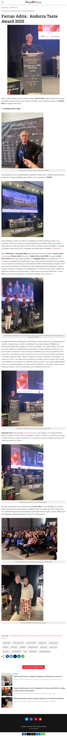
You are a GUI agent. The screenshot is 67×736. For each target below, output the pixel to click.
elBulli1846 (22, 647)
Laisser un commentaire (33, 667)
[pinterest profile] (35, 719)
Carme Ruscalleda (53, 643)
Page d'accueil (5, 7)
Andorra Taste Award (18, 643)
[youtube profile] (40, 719)
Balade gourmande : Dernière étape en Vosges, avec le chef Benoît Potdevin (39, 698)
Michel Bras (6, 651)
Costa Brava (14, 647)
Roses (25, 651)
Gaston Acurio (53, 647)
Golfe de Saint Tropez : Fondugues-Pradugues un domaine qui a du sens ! (38, 676)
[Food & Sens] (33, 1)
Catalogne (5, 647)
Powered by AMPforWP (33, 728)
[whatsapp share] (23, 656)
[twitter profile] (26, 719)
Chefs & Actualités (22, 11)
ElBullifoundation (32, 647)
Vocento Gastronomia (30, 433)
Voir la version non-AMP (39, 726)
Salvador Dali (33, 651)
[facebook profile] (31, 719)
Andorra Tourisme (31, 643)
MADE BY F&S (13, 7)
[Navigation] (2, 2)
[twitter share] (11, 656)
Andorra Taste (6, 643)
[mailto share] (15, 656)
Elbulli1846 (56, 248)
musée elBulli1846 (16, 651)
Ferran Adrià (43, 647)
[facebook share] (7, 656)
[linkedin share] (19, 656)
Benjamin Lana (42, 643)
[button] (24, 734)
